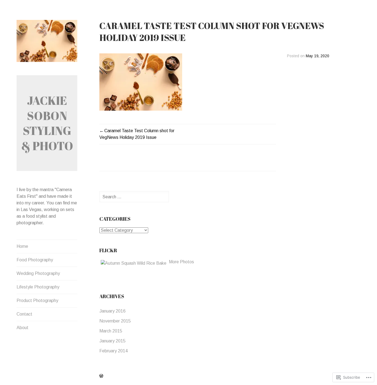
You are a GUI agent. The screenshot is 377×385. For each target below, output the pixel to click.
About (22, 327)
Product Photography (37, 300)
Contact (24, 314)
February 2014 (113, 350)
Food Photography (35, 259)
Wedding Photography (38, 273)
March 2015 (110, 331)
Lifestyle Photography (38, 287)
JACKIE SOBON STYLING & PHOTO (47, 123)
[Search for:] (134, 196)
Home (22, 246)
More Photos (181, 261)
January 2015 (112, 341)
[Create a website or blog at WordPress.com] (101, 376)
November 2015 (115, 321)
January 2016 (112, 311)
